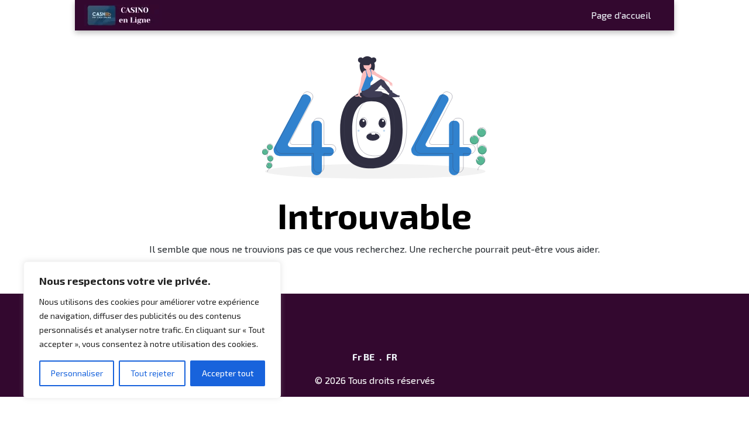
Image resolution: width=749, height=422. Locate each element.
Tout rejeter (152, 373)
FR (391, 356)
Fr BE (363, 356)
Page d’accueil (621, 15)
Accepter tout (228, 373)
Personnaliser (77, 373)
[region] (152, 330)
